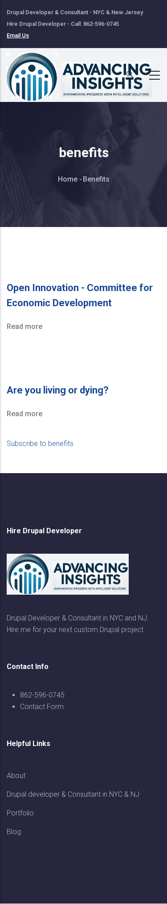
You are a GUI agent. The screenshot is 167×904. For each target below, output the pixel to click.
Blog (14, 831)
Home (67, 179)
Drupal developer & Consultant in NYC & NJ (73, 794)
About (16, 775)
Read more (24, 326)
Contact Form (42, 706)
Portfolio (20, 813)
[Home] (85, 72)
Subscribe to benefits (40, 443)
